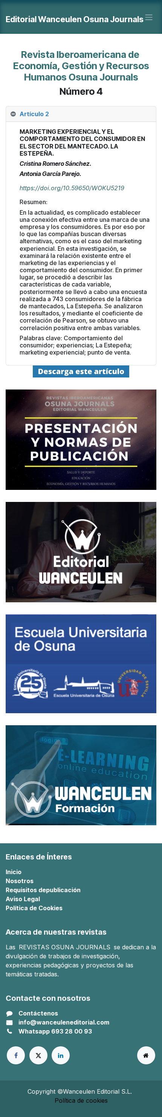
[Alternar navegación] (148, 17)
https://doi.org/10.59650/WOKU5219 (72, 188)
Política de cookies (81, 1100)
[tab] (81, 114)
